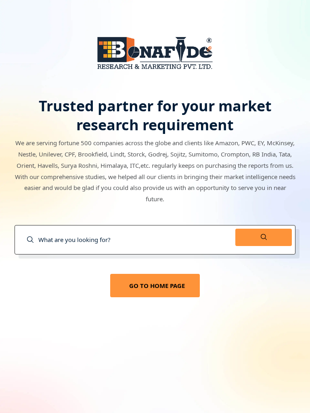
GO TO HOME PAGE (157, 286)
